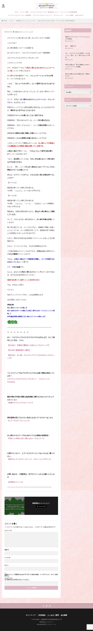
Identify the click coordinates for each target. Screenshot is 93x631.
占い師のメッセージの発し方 (17, 307)
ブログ (16, 12)
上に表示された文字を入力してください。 (17, 579)
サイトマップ (31, 615)
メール (7, 557)
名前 (7, 549)
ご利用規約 (41, 615)
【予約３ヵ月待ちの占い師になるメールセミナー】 (26, 438)
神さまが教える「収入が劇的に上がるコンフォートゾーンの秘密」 (77, 65)
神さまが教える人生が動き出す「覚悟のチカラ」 (77, 75)
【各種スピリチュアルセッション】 (20, 403)
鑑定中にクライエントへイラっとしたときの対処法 (77, 38)
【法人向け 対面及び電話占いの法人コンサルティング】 (28, 345)
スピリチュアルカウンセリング (42, 15)
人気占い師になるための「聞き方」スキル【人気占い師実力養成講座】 (56, 20)
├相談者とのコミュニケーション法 (25, 20)
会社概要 (64, 615)
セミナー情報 (24, 12)
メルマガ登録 (69, 15)
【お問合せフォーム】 (15, 482)
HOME (5, 20)
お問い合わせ (79, 15)
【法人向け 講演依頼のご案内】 (19, 350)
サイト (7, 565)
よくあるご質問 (53, 615)
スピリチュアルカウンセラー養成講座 (19, 15)
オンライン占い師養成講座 (69, 12)
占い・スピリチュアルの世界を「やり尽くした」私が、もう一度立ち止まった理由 (77, 55)
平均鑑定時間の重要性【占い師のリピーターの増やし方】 (27, 316)
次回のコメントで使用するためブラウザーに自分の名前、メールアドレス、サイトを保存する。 (31, 575)
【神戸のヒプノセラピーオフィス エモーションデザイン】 (29, 459)
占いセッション (58, 15)
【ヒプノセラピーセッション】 (18, 420)
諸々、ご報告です (70, 46)
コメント (8, 530)
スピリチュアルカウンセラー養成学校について (44, 12)
